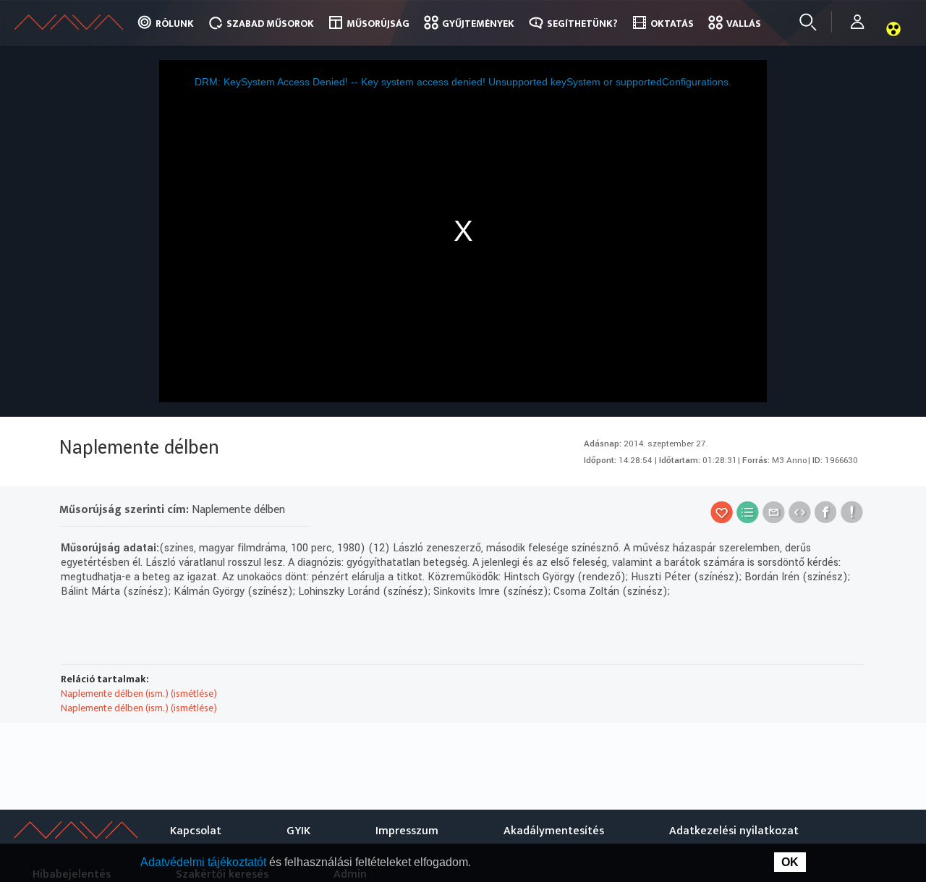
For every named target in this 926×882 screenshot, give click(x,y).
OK (790, 862)
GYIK (298, 831)
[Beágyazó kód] (800, 512)
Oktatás (672, 23)
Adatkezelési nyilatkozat (734, 831)
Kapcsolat (195, 831)
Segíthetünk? (582, 23)
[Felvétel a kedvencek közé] (721, 512)
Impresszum (406, 831)
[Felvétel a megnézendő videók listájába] (747, 512)
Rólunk (175, 23)
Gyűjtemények (478, 23)
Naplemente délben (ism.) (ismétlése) (139, 693)
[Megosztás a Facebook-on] (826, 512)
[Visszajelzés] (852, 512)
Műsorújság (378, 23)
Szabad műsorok (270, 23)
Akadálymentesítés (554, 831)
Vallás (743, 23)
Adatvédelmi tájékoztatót (204, 862)
